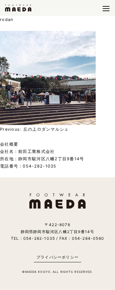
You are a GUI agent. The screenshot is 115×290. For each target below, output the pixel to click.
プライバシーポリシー (57, 257)
